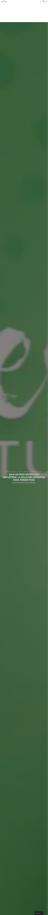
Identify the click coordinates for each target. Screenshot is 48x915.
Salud (22, 471)
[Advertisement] (24, 12)
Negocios (18, 471)
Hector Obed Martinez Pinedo (11, 471)
